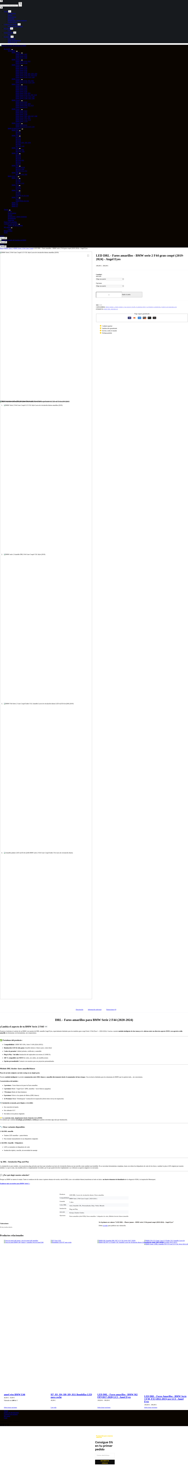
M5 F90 (18, 164)
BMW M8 (15, 172)
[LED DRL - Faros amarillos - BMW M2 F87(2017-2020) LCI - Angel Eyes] (119, 1314)
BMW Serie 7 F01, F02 (23, 118)
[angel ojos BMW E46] (26, 1314)
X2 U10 (18, 188)
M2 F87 (18, 132)
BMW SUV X (12, 176)
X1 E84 (18, 180)
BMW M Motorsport (14, 128)
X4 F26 (18, 199)
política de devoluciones (15, 225)
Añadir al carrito (126, 294)
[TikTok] (6, 1425)
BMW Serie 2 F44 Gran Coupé (125, 307)
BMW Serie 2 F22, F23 (23, 61)
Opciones (99, 283)
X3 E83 (18, 192)
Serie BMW (11, 51)
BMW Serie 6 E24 (21, 102)
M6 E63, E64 (20, 169)
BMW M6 (15, 165)
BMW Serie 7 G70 (21, 121)
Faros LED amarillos (10, 222)
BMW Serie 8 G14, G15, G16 (25, 127)
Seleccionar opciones (10, 1407)
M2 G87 (18, 134)
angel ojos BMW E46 (14, 1394)
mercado (98, 276)
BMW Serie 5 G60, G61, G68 (25, 98)
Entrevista (11, 220)
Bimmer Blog (8, 231)
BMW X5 (15, 203)
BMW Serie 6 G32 (21, 107)
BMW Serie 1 (16, 52)
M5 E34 (18, 157)
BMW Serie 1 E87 (21, 54)
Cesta (9, 229)
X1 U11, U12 (20, 183)
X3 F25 (18, 194)
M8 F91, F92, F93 (21, 174)
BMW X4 (15, 197)
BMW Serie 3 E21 (21, 66)
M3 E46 (18, 141)
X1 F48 (18, 181)
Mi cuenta (7, 227)
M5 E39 (18, 158)
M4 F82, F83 (20, 150)
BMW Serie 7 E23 (21, 111)
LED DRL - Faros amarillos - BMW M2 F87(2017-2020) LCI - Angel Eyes (117, 1395)
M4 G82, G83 (20, 151)
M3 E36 (18, 139)
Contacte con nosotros (11, 224)
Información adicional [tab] (94, 1009)
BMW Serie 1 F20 (21, 56)
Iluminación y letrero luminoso (17, 216)
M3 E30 (18, 137)
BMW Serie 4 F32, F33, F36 (25, 81)
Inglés (6, 232)
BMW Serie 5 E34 (21, 89)
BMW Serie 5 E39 (21, 91)
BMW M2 (15, 130)
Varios (10, 211)
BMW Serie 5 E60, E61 (23, 93)
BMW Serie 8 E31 (21, 125)
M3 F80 (18, 144)
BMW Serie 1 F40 (21, 58)
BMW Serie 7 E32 (21, 112)
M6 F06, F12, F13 (21, 171)
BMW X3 (15, 190)
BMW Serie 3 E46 (21, 72)
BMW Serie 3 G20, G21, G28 (25, 77)
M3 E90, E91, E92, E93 (23, 142)
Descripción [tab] (79, 1009)
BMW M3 (15, 135)
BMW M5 (15, 153)
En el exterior (12, 213)
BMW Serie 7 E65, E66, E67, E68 (26, 116)
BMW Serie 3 (16, 65)
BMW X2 (15, 185)
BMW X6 (15, 204)
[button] (94, 1474)
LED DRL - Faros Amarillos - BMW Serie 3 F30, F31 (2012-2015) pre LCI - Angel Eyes (165, 1399)
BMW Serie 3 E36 (21, 70)
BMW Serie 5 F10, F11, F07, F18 (26, 95)
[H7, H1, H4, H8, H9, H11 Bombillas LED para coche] (73, 1314)
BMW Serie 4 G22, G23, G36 (25, 82)
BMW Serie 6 (16, 100)
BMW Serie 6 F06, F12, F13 (25, 105)
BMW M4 (15, 148)
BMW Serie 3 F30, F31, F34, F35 (26, 75)
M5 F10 (18, 162)
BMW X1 (15, 178)
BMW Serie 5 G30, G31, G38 (25, 96)
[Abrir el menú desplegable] (12, 49)
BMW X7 (15, 206)
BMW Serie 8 (16, 123)
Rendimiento (12, 218)
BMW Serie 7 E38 (21, 114)
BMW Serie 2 (16, 59)
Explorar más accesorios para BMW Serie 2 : (15, 1183)
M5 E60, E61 (20, 160)
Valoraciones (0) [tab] (111, 1009)
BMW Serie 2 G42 (21, 63)
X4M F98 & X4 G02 (22, 201)
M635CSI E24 (20, 167)
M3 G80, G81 (20, 146)
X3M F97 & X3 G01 (22, 195)
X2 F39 (18, 187)
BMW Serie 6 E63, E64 (23, 104)
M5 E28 (18, 155)
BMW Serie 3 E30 (21, 68)
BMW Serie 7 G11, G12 (23, 119)
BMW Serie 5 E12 (21, 86)
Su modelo (7, 49)
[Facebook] (8, 1425)
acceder (105, 1225)
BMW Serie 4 (16, 79)
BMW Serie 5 (16, 84)
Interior (10, 215)
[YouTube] (3, 1425)
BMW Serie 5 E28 (21, 88)
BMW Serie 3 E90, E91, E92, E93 (26, 74)
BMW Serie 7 (16, 109)
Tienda (6, 209)
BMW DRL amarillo (111, 309)
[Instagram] (1, 1425)
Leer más (53, 1407)
